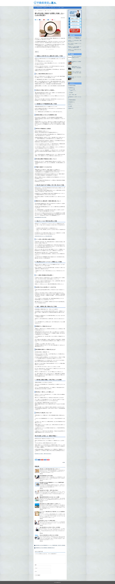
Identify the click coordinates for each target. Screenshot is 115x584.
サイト (36, 571)
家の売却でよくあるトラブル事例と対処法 (47, 520)
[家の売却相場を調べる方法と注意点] (37, 477)
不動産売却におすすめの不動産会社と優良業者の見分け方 (45, 547)
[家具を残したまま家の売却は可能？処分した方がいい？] (37, 471)
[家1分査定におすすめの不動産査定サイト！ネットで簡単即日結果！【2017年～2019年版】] (37, 484)
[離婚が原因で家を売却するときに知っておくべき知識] (37, 499)
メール (36, 568)
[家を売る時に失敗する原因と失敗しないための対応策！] (48, 19)
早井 (64, 462)
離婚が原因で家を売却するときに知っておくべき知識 (49, 497)
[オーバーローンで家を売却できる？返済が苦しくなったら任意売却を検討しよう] (37, 513)
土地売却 (62, 7)
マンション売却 (58, 7)
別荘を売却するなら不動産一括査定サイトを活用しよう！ (50, 503)
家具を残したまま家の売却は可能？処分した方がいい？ (50, 468)
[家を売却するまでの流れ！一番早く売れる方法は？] (37, 492)
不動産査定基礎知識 (39, 7)
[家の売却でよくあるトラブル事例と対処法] (37, 522)
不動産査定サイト (45, 7)
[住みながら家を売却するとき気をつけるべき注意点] (37, 537)
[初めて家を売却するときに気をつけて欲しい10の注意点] (37, 529)
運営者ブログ (71, 108)
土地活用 (70, 106)
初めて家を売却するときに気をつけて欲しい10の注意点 (50, 527)
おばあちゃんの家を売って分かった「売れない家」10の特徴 (76, 72)
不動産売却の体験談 (72, 85)
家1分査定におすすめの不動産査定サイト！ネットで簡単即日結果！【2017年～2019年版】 (50, 545)
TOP (35, 7)
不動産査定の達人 (58, 582)
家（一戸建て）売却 (52, 7)
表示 (37, 51)
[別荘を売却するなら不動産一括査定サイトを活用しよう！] (37, 505)
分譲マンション (73, 90)
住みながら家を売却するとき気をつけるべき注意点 (49, 535)
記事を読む (41, 473)
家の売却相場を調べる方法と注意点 (40, 217)
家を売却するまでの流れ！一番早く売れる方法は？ (43, 453)
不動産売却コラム (72, 87)
